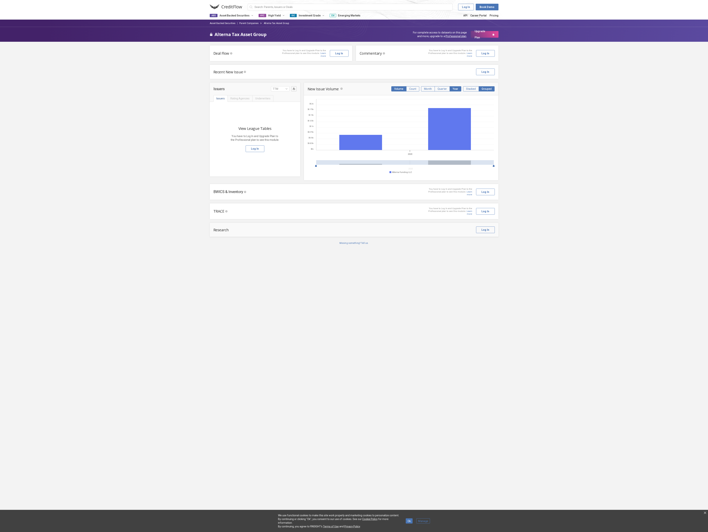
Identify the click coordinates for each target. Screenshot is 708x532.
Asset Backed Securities (223, 23)
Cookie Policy (370, 519)
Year (455, 88)
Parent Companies (249, 23)
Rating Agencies (240, 98)
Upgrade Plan (480, 34)
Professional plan (456, 36)
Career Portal (478, 15)
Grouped (487, 88)
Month (428, 88)
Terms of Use (331, 526)
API (465, 15)
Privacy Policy (352, 526)
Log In (466, 7)
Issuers (220, 98)
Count (412, 88)
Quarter (442, 88)
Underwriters (262, 98)
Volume (399, 88)
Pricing (494, 15)
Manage (423, 521)
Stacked (471, 88)
